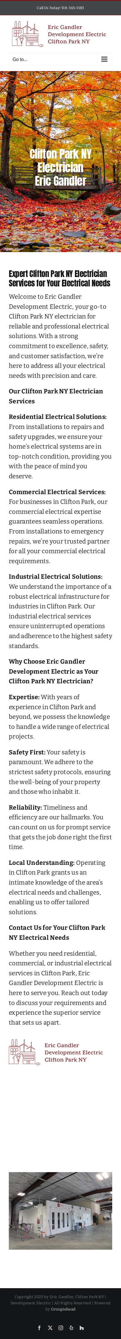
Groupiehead (63, 1309)
